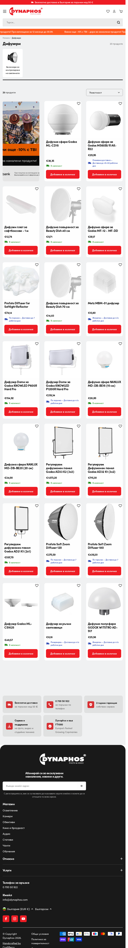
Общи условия (40, 933)
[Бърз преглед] (76, 108)
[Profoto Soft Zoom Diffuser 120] (62, 521)
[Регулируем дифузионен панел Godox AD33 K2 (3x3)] (62, 442)
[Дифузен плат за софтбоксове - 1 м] (21, 204)
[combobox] (63, 22)
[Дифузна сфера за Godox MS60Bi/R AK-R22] (104, 119)
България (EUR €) (18, 909)
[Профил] (114, 11)
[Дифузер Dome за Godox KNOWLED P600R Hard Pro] (21, 359)
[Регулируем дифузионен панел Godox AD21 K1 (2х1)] (21, 521)
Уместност (95, 92)
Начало (6, 38)
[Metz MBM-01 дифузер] (104, 280)
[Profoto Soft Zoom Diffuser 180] (104, 521)
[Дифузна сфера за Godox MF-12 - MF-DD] (104, 204)
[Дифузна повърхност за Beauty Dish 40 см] (62, 204)
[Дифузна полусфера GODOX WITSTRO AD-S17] (104, 601)
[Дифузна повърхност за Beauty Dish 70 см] (62, 280)
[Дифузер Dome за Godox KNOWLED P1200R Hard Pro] (62, 359)
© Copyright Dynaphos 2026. (12, 935)
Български (41, 909)
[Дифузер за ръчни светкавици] (62, 601)
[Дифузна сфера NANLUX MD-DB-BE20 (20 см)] (21, 442)
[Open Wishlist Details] (108, 11)
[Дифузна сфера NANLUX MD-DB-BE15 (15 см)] (104, 359)
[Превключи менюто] (5, 11)
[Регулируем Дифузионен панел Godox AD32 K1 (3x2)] (104, 442)
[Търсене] (118, 22)
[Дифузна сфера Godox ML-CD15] (62, 119)
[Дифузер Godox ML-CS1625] (21, 601)
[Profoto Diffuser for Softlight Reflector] (21, 280)
